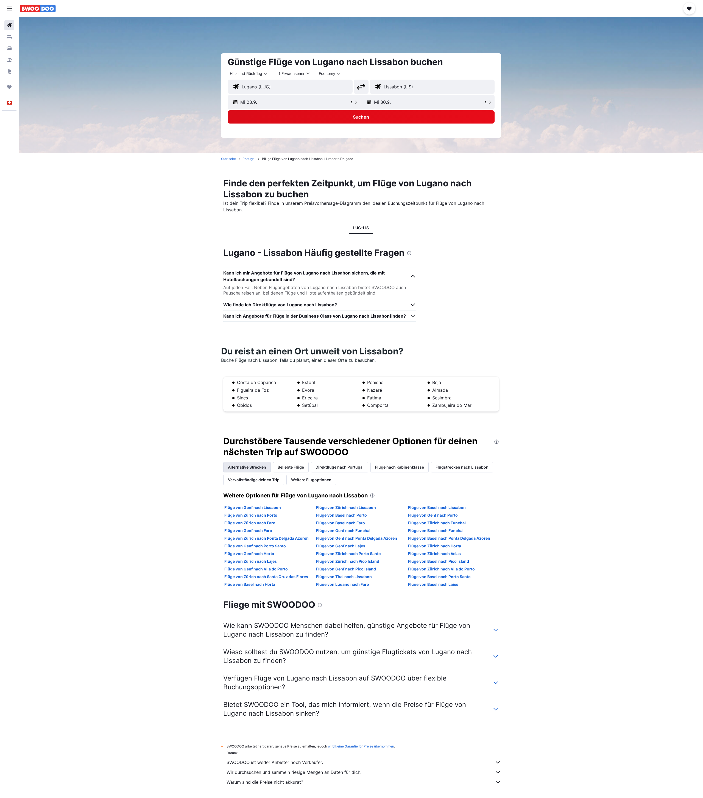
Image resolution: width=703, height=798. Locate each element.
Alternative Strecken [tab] (247, 467)
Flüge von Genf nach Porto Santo (255, 546)
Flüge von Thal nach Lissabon (344, 576)
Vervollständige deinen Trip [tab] (254, 479)
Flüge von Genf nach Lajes (340, 546)
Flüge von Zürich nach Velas (434, 553)
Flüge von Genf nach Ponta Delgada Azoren (356, 538)
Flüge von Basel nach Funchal (436, 530)
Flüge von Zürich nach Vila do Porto (441, 569)
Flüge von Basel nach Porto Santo (439, 576)
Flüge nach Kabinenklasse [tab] (399, 467)
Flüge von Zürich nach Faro (249, 522)
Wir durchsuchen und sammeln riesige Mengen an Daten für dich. (294, 772)
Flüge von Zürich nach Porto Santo (348, 553)
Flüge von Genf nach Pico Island (346, 569)
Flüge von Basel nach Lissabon (437, 507)
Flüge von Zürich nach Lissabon (346, 507)
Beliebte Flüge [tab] (291, 467)
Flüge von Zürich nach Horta (434, 546)
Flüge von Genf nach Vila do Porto (256, 569)
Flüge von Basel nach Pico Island (438, 561)
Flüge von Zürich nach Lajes (250, 561)
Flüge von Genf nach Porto (433, 515)
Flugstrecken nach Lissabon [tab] (462, 467)
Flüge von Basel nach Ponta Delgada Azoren (449, 538)
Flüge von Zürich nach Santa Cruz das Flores (266, 576)
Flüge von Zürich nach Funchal (437, 522)
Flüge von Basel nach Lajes (433, 584)
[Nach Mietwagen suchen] (9, 48)
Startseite (228, 159)
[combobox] (249, 73)
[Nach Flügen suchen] (9, 25)
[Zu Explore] (9, 71)
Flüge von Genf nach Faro (248, 530)
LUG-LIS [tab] (361, 227)
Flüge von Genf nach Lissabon (252, 507)
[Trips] (9, 87)
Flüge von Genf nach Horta (249, 553)
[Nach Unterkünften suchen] (9, 36)
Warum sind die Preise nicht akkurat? (265, 782)
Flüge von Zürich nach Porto (250, 515)
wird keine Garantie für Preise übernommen (361, 746)
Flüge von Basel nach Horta (249, 584)
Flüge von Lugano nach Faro (342, 584)
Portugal (248, 159)
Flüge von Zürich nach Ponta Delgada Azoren (266, 538)
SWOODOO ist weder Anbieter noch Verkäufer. (275, 762)
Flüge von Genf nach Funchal (343, 530)
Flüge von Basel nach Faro (340, 522)
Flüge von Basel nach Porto (341, 515)
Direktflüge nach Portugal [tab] (340, 467)
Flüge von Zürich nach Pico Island (347, 561)
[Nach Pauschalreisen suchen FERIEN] (9, 59)
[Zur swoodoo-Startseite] (38, 8)
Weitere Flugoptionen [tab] (311, 479)
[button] (9, 8)
